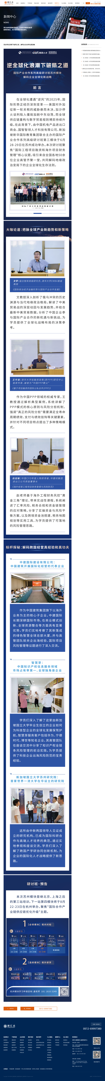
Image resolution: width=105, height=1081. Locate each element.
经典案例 (14, 1050)
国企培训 (36, 3)
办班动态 (57, 1042)
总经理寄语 (6, 1042)
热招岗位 (65, 1040)
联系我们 (77, 3)
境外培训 (43, 3)
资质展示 (30, 1040)
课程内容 (14, 1040)
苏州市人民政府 (35, 1068)
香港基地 (49, 1055)
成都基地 (49, 1045)
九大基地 (64, 3)
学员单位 (30, 1050)
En (83, 3)
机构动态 (57, 1040)
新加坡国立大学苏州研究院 (46, 1068)
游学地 (37, 1040)
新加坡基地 (49, 1057)
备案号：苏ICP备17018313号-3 (95, 1076)
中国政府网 (11, 1068)
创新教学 (14, 1045)
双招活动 (30, 1045)
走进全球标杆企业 (40, 1045)
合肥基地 (49, 1047)
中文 (88, 3)
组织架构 (6, 1045)
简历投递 (65, 1045)
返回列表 (12, 1008)
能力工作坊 (14, 1047)
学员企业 (22, 1052)
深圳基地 (49, 1042)
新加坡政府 (17, 1068)
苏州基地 (49, 1040)
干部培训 (30, 3)
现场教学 (14, 1042)
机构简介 (23, 3)
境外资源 (30, 1042)
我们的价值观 (66, 1042)
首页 (17, 3)
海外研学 (50, 3)
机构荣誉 (6, 1050)
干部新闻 (57, 1045)
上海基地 (49, 1052)
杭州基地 (49, 1050)
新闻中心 (57, 3)
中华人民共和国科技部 (26, 1068)
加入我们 (70, 3)
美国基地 (49, 1060)
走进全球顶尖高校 (40, 1042)
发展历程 (6, 1047)
